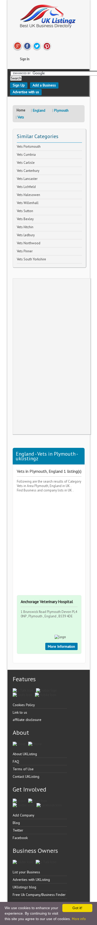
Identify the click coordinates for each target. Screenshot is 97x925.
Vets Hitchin (25, 227)
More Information (61, 646)
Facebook (20, 837)
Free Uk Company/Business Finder (39, 894)
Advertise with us (26, 92)
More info (79, 919)
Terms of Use (23, 769)
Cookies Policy (24, 705)
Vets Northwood (28, 243)
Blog (16, 822)
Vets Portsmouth (29, 146)
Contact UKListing (26, 776)
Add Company (23, 815)
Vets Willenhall (28, 203)
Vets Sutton (25, 211)
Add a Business (44, 85)
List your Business (26, 872)
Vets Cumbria (26, 154)
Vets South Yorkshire (31, 259)
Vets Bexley (25, 219)
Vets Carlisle (26, 162)
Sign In (24, 59)
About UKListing (25, 754)
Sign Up (19, 85)
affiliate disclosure (27, 719)
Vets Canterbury (28, 170)
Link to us (20, 712)
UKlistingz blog (24, 887)
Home (21, 110)
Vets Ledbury (26, 235)
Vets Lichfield (26, 187)
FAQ (16, 761)
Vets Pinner (25, 251)
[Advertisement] (52, 356)
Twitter (18, 830)
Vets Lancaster (27, 179)
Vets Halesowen (28, 195)
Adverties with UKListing (31, 879)
